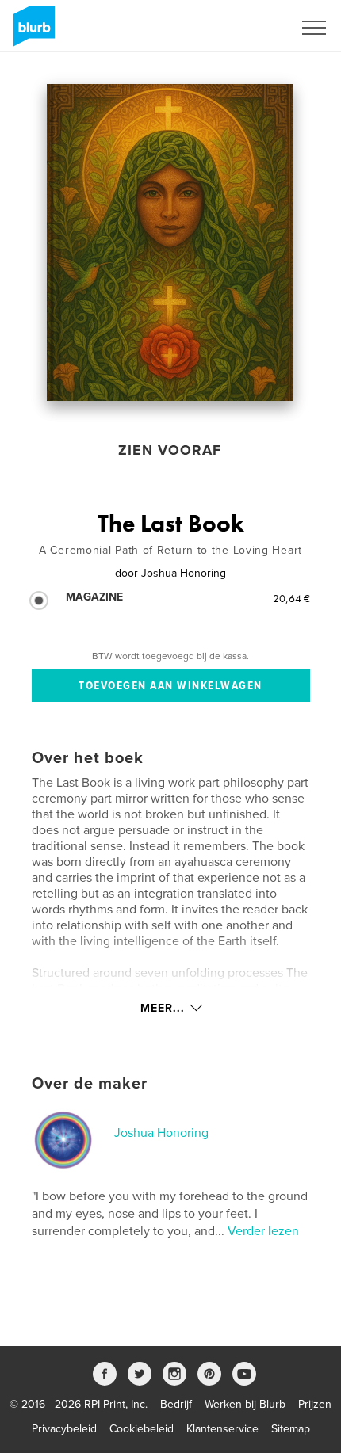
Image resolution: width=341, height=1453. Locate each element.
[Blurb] (31, 32)
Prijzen (314, 1404)
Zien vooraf (169, 450)
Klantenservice (222, 1429)
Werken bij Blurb (245, 1404)
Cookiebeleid (141, 1429)
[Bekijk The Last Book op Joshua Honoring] (169, 242)
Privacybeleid (64, 1429)
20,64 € (291, 598)
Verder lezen (263, 1231)
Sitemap (290, 1429)
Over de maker (90, 1083)
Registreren (244, 27)
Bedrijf (176, 1404)
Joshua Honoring (161, 1133)
